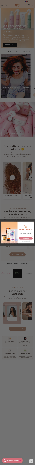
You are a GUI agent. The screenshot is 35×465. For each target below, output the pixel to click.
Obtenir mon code (26, 238)
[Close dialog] (33, 222)
